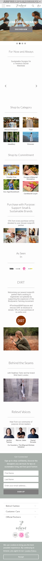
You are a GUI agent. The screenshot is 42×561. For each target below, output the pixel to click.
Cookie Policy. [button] (31, 551)
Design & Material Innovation (31, 178)
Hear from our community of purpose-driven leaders (21, 423)
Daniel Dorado (33, 441)
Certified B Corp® (31, 194)
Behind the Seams (21, 363)
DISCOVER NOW (21, 29)
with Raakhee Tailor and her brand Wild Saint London (21, 374)
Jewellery (11, 144)
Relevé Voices (21, 412)
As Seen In (21, 255)
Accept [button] (21, 557)
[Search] (34, 6)
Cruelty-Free (11, 177)
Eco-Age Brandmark (11, 192)
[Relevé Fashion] (21, 5)
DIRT (21, 282)
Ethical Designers (11, 130)
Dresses (30, 144)
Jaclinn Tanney (9, 441)
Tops (31, 130)
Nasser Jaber (21, 440)
